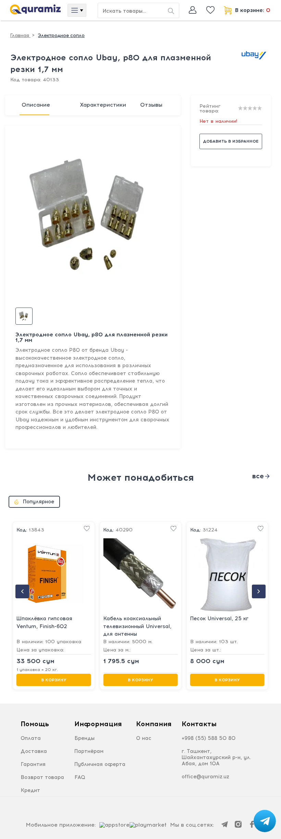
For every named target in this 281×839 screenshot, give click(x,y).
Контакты (199, 724)
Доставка (34, 751)
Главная (20, 35)
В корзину (53, 680)
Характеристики (103, 104)
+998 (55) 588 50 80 (208, 738)
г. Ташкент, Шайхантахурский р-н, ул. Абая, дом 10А (216, 757)
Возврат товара (42, 777)
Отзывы (151, 104)
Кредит (30, 790)
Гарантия (33, 764)
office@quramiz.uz (205, 777)
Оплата (31, 738)
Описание (36, 104)
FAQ (79, 777)
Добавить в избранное (230, 141)
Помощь (35, 724)
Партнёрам (88, 751)
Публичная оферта (99, 764)
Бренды (84, 738)
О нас (143, 738)
